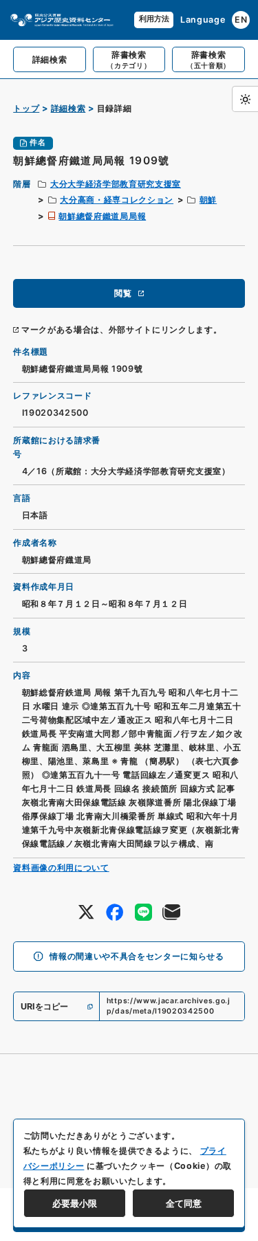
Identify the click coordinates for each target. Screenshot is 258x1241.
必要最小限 (74, 1203)
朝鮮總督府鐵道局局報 (102, 216)
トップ (26, 108)
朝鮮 (208, 199)
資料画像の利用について (61, 867)
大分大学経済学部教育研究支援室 (115, 184)
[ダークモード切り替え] (245, 99)
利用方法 (154, 18)
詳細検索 (68, 108)
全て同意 (184, 1203)
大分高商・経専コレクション (116, 199)
